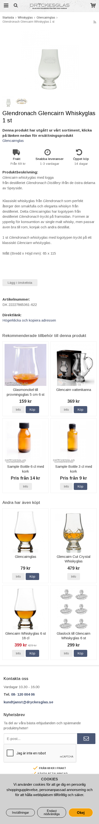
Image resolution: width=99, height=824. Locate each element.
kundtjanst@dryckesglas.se (28, 702)
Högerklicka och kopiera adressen (29, 320)
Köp (32, 409)
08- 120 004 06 (23, 694)
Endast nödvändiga (52, 812)
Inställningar (20, 812)
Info (18, 409)
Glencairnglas (13, 140)
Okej (81, 813)
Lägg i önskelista (20, 282)
